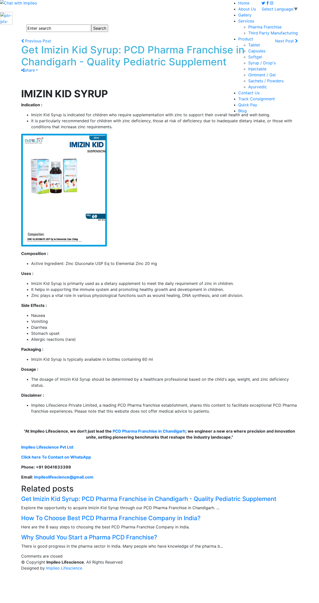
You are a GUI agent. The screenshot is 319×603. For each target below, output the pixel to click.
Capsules (256, 50)
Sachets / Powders (266, 80)
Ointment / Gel (262, 74)
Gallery (244, 14)
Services (246, 20)
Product (245, 38)
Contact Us (249, 92)
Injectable (257, 68)
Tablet (254, 44)
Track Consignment (256, 98)
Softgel (255, 56)
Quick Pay (247, 104)
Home (243, 2)
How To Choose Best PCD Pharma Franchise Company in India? (111, 518)
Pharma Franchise (265, 26)
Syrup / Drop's (262, 62)
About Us (247, 8)
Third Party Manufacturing (273, 32)
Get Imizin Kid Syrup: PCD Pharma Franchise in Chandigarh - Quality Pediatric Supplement (148, 498)
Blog (242, 110)
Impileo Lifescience (64, 568)
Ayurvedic (257, 86)
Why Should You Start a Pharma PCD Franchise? (89, 537)
